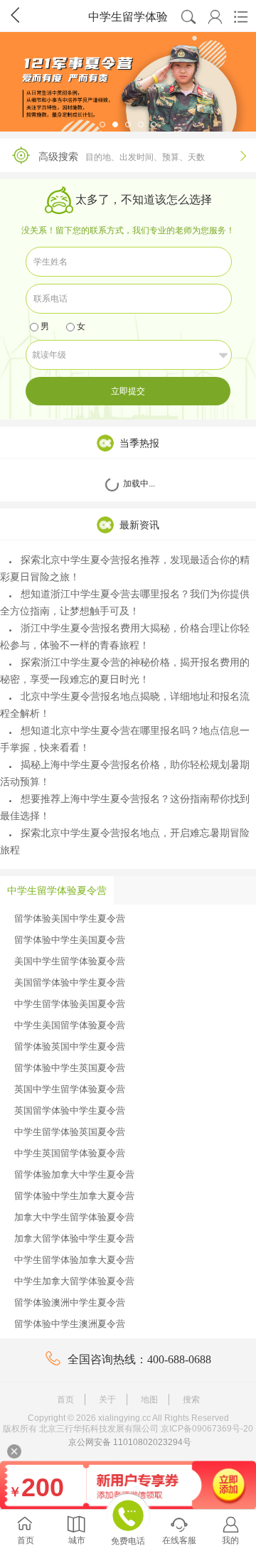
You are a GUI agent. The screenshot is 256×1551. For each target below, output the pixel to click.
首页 (65, 1400)
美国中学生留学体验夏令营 (69, 961)
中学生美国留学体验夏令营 (69, 1025)
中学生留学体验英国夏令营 (69, 1131)
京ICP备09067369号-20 (207, 1429)
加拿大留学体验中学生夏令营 (74, 1238)
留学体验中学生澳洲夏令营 (69, 1323)
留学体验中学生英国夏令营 (69, 1067)
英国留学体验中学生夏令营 (69, 1110)
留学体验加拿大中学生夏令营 (74, 1174)
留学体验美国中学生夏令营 (69, 918)
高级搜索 (142, 156)
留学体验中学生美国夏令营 (69, 939)
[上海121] (128, 82)
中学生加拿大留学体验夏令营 (74, 1281)
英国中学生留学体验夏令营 (69, 1089)
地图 (149, 1400)
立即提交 (128, 391)
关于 (107, 1400)
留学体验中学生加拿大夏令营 (74, 1195)
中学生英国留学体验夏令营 (69, 1153)
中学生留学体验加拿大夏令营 (74, 1259)
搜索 (191, 1400)
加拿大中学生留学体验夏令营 (74, 1217)
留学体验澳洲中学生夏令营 (69, 1302)
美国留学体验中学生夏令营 (69, 982)
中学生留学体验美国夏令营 (69, 1003)
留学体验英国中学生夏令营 (69, 1046)
